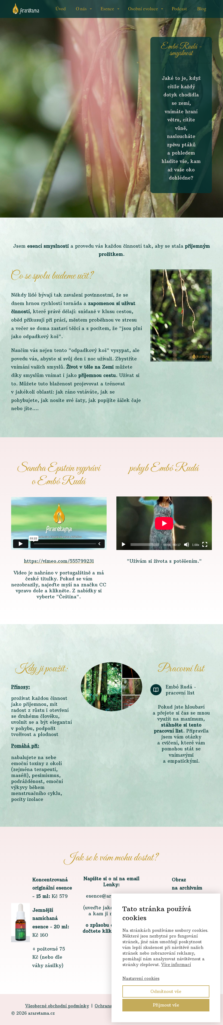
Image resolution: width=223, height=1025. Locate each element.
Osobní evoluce (143, 8)
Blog (201, 8)
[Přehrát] (123, 544)
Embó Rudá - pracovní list (181, 690)
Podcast (179, 8)
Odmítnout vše (165, 991)
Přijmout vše (166, 1005)
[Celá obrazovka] (204, 544)
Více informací (176, 964)
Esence (107, 8)
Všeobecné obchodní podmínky (57, 1005)
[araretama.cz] (26, 9)
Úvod (60, 8)
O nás (81, 8)
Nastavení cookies (140, 978)
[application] (164, 523)
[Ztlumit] (186, 544)
